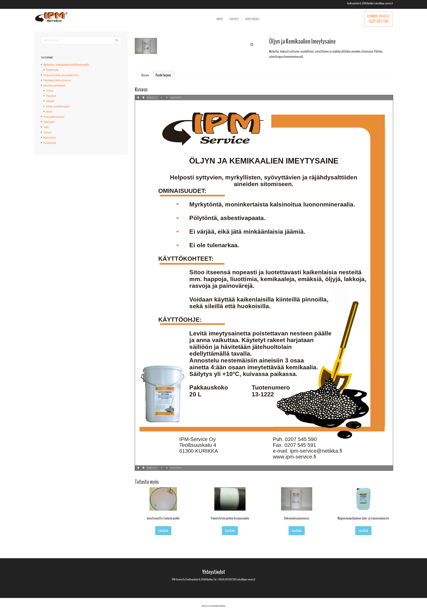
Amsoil (49, 112)
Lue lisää (163, 530)
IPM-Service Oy (51, 19)
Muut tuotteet (50, 138)
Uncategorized (50, 143)
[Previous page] (138, 98)
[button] (252, 45)
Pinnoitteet (51, 96)
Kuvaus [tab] (145, 75)
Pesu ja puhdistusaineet (54, 117)
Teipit (46, 127)
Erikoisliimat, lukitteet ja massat (57, 80)
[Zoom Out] (161, 98)
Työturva (47, 132)
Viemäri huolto (52, 70)
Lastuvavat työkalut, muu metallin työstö (61, 75)
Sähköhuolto (49, 122)
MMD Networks (220, 606)
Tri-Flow (49, 91)
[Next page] (143, 98)
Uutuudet (50, 101)
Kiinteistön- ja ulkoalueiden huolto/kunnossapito (66, 65)
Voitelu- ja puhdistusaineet (58, 106)
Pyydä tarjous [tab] (163, 75)
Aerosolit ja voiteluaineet (54, 86)
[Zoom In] (166, 98)
